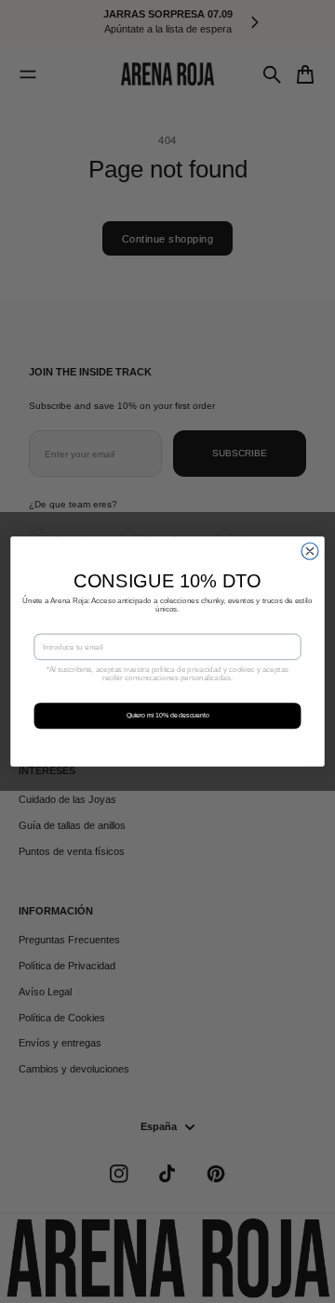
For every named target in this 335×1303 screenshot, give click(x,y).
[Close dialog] (310, 551)
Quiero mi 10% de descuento (168, 715)
